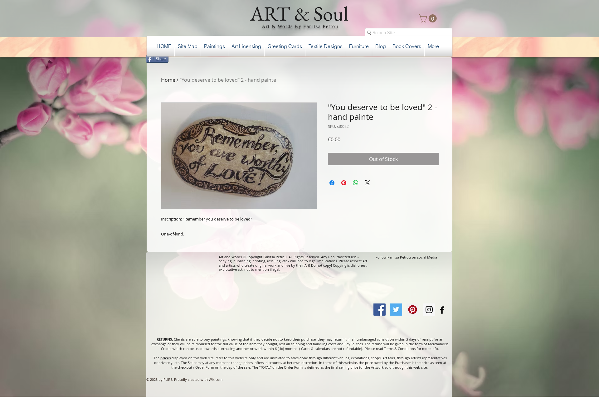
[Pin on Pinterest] (344, 183)
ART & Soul (299, 13)
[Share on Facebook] (332, 183)
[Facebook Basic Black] (442, 310)
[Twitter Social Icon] (396, 309)
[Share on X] (367, 183)
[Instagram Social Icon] (429, 309)
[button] (429, 18)
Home (168, 79)
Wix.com (215, 379)
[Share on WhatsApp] (355, 183)
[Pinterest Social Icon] (413, 309)
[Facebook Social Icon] (379, 309)
